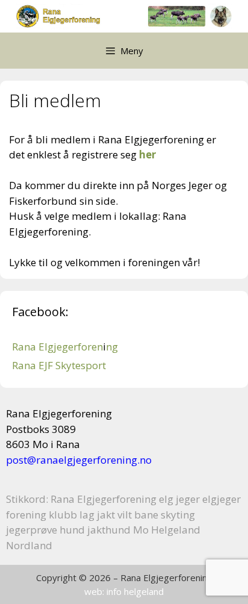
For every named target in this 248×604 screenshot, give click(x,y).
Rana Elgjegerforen (57, 346)
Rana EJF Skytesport (59, 365)
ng (112, 346)
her (147, 154)
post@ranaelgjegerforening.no (79, 460)
